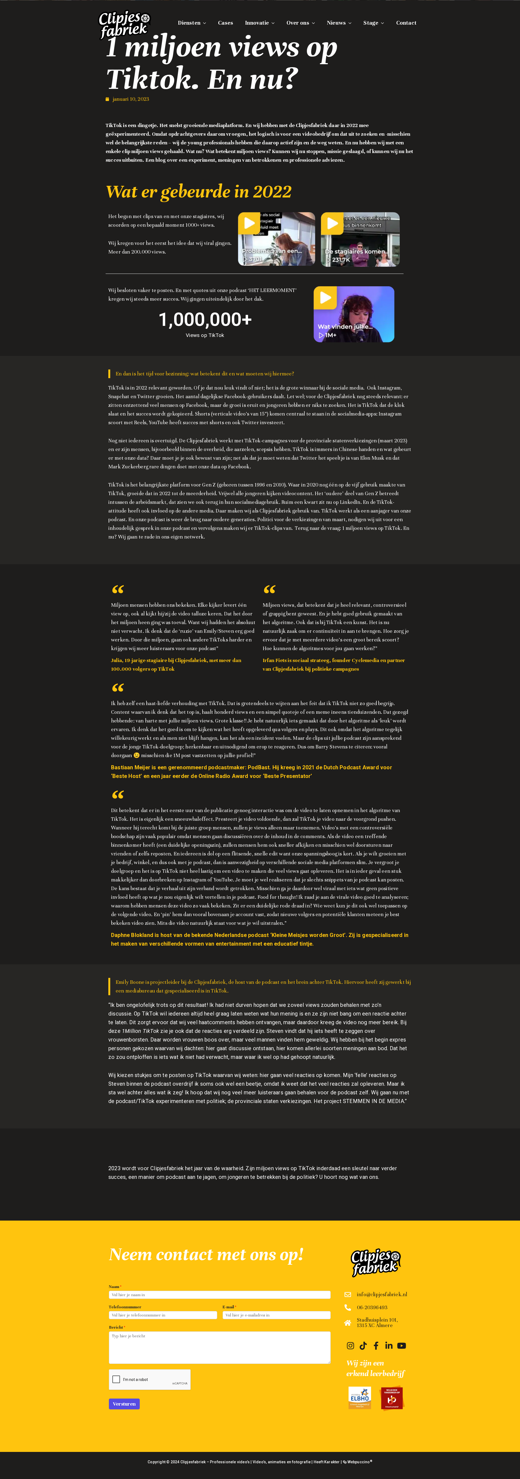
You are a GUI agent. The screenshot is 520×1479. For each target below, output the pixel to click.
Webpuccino (359, 1462)
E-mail (229, 1307)
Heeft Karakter (327, 1462)
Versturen (124, 1404)
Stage (370, 23)
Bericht (117, 1327)
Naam (115, 1286)
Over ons (298, 23)
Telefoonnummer (125, 1307)
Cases (225, 23)
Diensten (189, 23)
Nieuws (336, 23)
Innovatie (257, 23)
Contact (406, 23)
